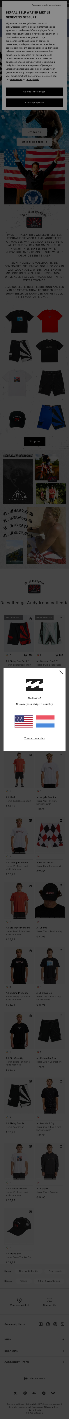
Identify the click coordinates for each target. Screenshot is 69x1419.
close (61, 672)
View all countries (34, 738)
